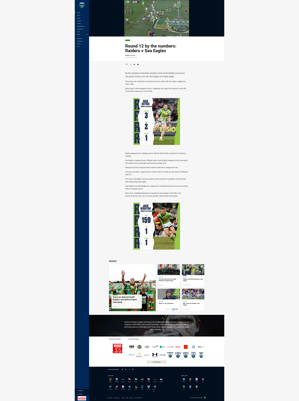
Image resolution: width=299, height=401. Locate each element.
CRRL (78, 31)
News (78, 12)
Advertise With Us (138, 397)
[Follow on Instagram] (132, 369)
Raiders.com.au (130, 55)
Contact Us (131, 397)
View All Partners (157, 362)
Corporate (79, 38)
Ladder (79, 20)
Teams (79, 23)
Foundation (80, 41)
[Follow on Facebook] (126, 369)
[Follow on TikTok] (122, 369)
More (78, 34)
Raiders (128, 40)
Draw (78, 18)
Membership (81, 26)
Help (127, 397)
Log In (80, 394)
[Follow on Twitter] (129, 369)
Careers (123, 397)
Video (78, 15)
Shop (78, 46)
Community (80, 29)
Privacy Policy (117, 397)
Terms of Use (110, 397)
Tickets (79, 44)
